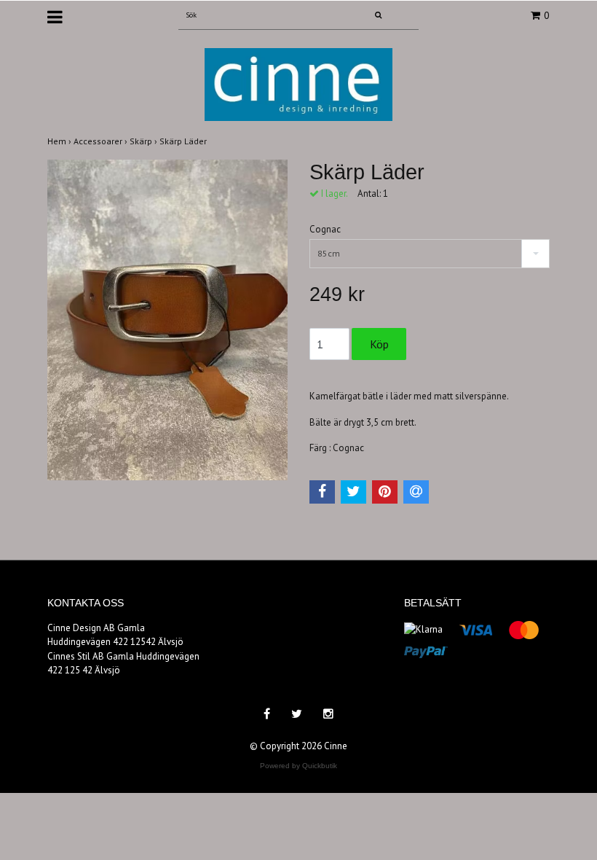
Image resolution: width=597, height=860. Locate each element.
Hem (60, 141)
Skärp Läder (184, 141)
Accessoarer (102, 141)
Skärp (144, 141)
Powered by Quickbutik (298, 766)
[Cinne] (298, 83)
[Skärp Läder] (167, 320)
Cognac (325, 229)
